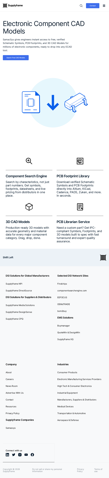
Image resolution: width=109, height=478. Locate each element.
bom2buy (62, 311)
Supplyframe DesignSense (19, 312)
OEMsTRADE (63, 304)
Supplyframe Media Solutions (20, 305)
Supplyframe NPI (14, 283)
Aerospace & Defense (68, 420)
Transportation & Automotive (71, 413)
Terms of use (98, 470)
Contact (93, 6)
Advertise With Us (14, 392)
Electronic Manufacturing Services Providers (79, 379)
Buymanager (63, 325)
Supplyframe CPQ (14, 318)
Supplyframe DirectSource (19, 290)
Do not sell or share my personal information (47, 470)
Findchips (62, 283)
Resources (11, 406)
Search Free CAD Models (16, 58)
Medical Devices (65, 406)
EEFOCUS (62, 297)
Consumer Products (67, 372)
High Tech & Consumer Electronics (74, 386)
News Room (12, 386)
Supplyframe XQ (65, 339)
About (8, 372)
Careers (10, 379)
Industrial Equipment (67, 392)
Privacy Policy (12, 413)
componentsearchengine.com (72, 290)
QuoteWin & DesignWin (68, 332)
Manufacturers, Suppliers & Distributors (76, 399)
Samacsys (11, 428)
